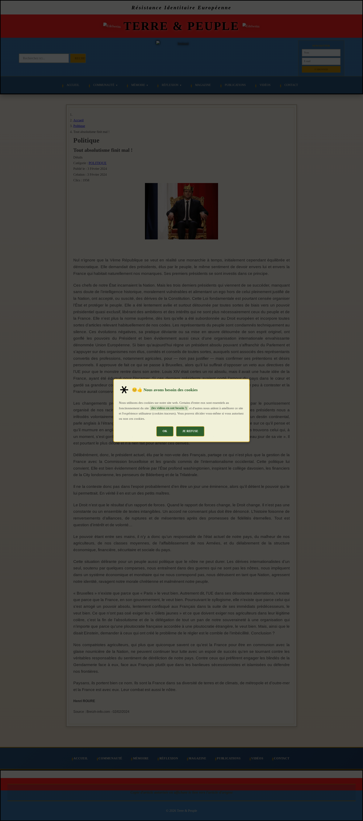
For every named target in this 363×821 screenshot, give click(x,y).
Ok (165, 431)
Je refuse (190, 431)
